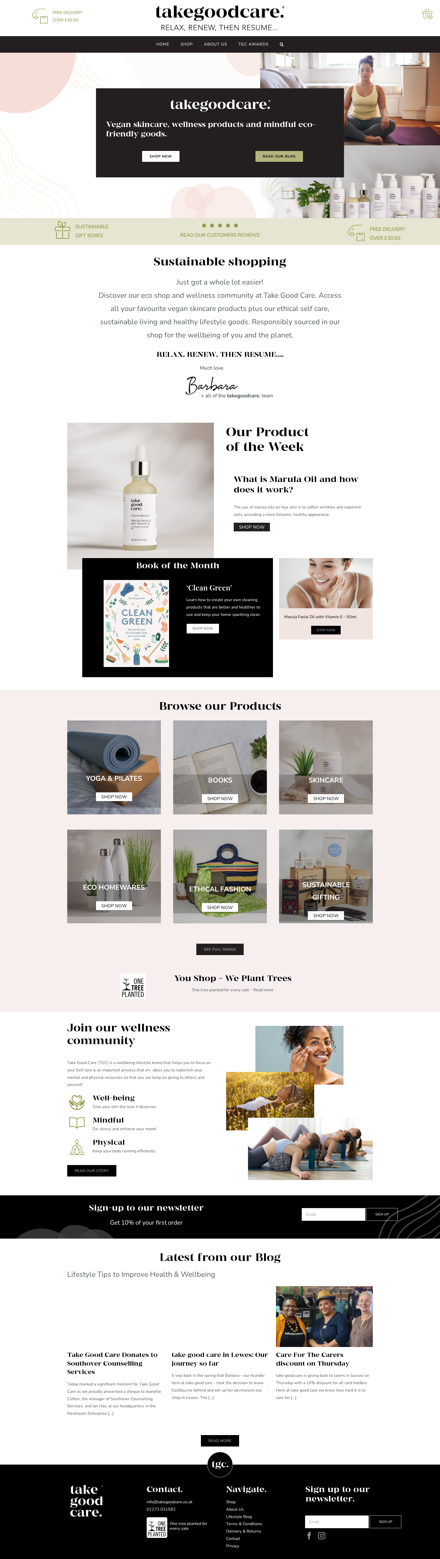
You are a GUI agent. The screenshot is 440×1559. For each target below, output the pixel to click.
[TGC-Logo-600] (220, 7)
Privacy (232, 1546)
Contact (233, 1538)
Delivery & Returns (243, 1531)
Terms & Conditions (244, 1524)
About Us (235, 1509)
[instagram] (321, 1536)
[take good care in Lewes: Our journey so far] (220, 1316)
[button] (282, 44)
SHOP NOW (252, 527)
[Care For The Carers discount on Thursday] (324, 1316)
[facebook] (309, 1536)
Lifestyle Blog (239, 1517)
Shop (231, 1502)
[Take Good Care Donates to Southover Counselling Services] (115, 1316)
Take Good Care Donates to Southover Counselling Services (112, 1363)
